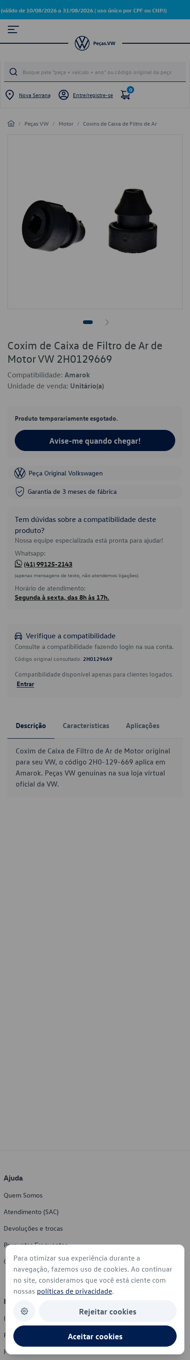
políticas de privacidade (74, 1291)
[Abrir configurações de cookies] (24, 1311)
